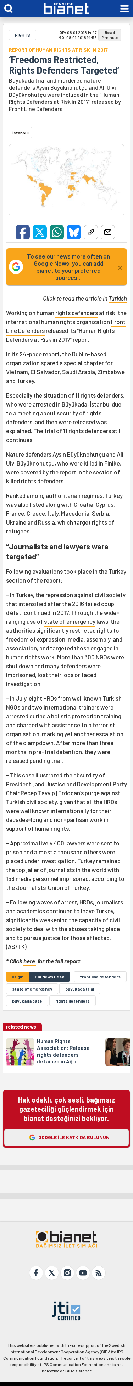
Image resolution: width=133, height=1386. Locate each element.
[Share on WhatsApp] (57, 232)
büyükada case (27, 1000)
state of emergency (69, 621)
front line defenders (100, 976)
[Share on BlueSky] (74, 232)
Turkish (118, 298)
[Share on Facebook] (23, 232)
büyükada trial (79, 988)
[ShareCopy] (91, 232)
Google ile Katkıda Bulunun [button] (74, 1137)
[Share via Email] (108, 232)
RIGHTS (22, 34)
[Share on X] (40, 232)
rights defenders (76, 312)
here (29, 961)
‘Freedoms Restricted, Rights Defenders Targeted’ (64, 64)
